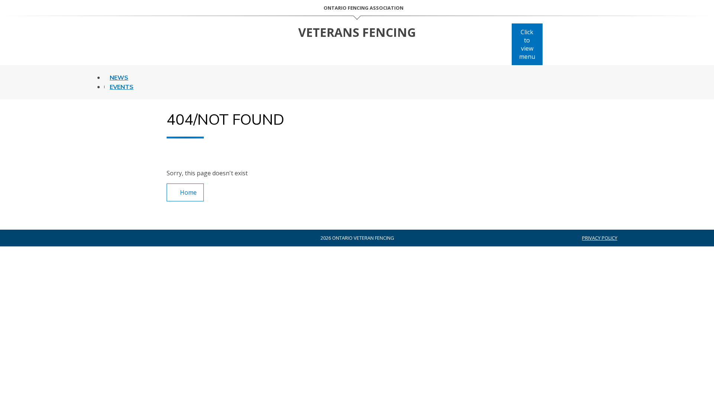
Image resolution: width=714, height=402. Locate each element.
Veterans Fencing (357, 32)
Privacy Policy (599, 237)
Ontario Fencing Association (363, 7)
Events (122, 87)
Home (188, 192)
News (119, 78)
